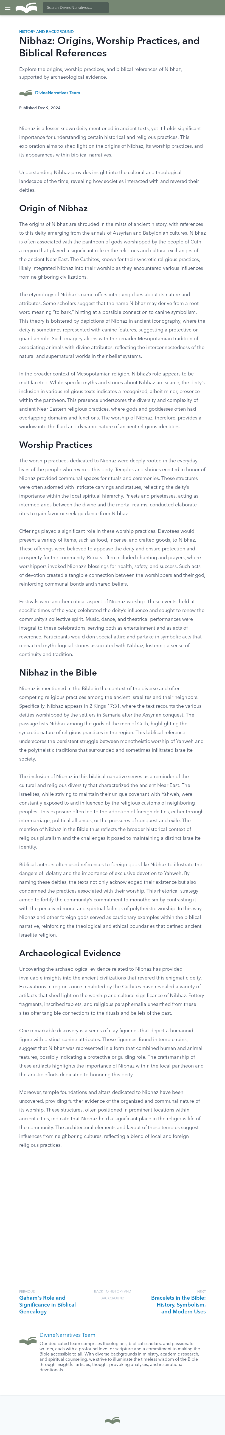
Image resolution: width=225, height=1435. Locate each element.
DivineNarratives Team (57, 93)
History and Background (46, 32)
